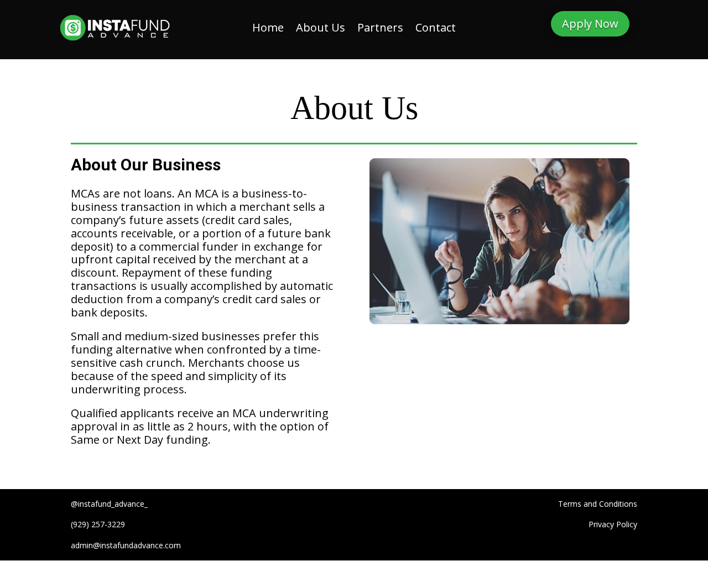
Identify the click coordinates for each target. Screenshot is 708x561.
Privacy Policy (613, 524)
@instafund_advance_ (109, 503)
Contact (435, 29)
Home (268, 29)
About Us (320, 29)
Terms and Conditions (597, 503)
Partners (380, 29)
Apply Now (590, 23)
